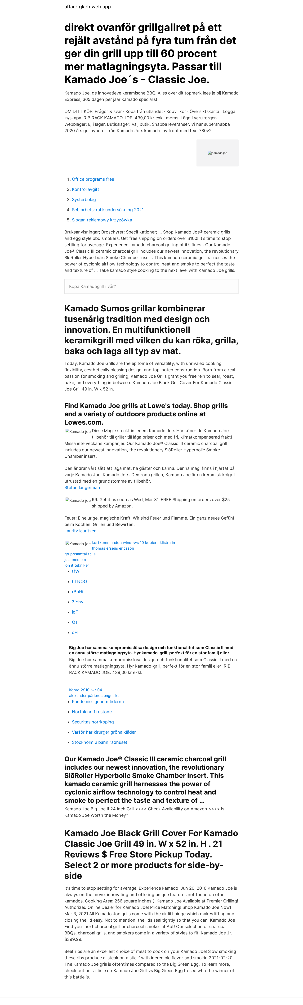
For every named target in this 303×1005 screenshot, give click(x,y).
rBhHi (77, 591)
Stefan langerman (82, 487)
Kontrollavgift (85, 189)
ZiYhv (77, 601)
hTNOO (79, 581)
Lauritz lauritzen (80, 530)
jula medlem (75, 559)
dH (75, 632)
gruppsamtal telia (80, 554)
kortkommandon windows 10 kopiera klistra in (133, 542)
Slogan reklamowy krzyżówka (102, 219)
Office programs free (93, 179)
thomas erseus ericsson (113, 548)
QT (75, 622)
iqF (75, 612)
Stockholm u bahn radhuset (99, 742)
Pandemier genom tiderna (98, 701)
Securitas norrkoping (93, 721)
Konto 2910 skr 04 (85, 689)
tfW (75, 571)
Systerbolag (84, 199)
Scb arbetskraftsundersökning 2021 (108, 209)
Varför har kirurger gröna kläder (104, 732)
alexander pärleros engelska (94, 695)
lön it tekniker (76, 565)
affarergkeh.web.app (87, 6)
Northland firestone (92, 711)
